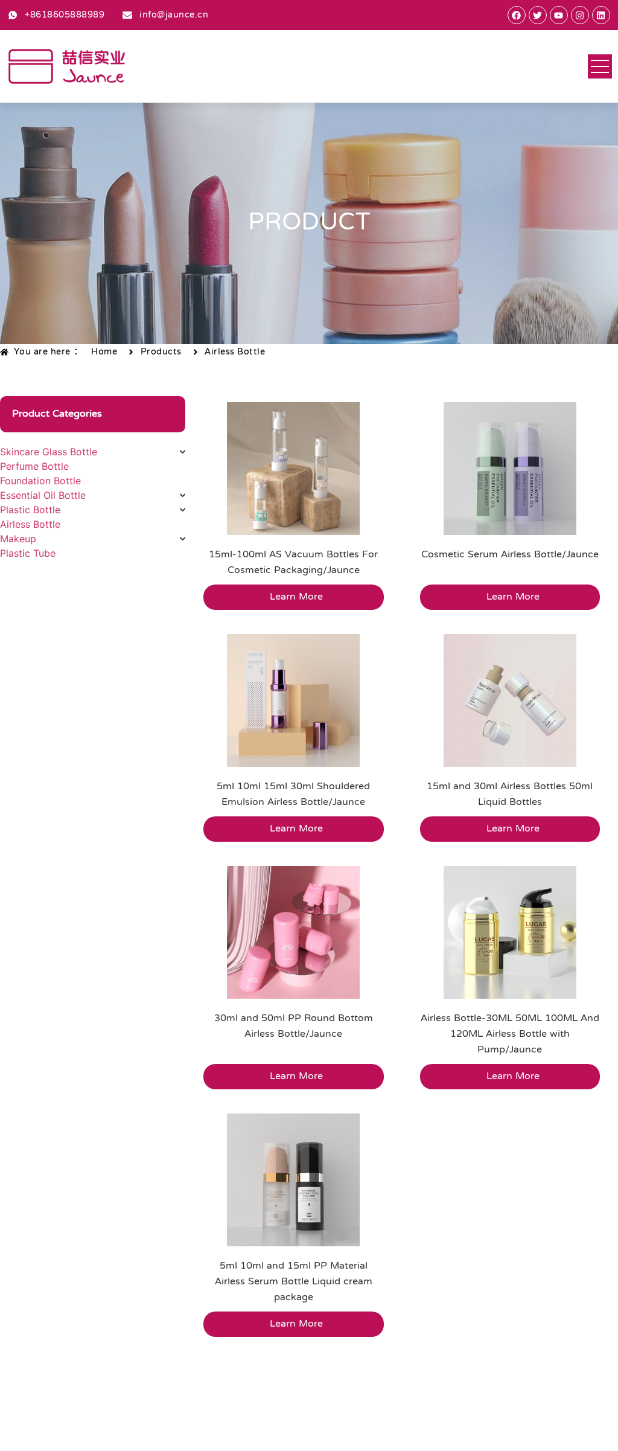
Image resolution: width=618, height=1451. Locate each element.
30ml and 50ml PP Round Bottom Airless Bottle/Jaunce (293, 1026)
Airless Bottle (235, 352)
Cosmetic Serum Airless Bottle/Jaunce (510, 555)
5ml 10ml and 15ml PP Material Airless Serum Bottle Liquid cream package (293, 1282)
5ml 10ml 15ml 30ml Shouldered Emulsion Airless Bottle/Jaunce (293, 794)
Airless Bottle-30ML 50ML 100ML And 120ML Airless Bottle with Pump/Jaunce (510, 1034)
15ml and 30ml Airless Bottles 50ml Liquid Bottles (510, 794)
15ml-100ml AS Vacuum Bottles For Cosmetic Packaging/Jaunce (293, 562)
